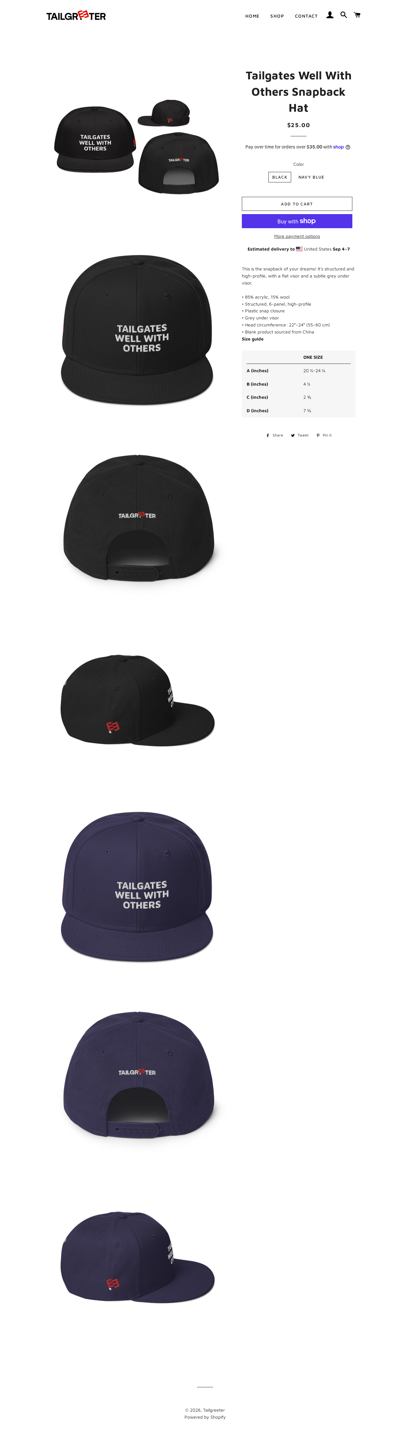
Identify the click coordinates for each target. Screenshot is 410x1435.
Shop (277, 16)
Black (279, 177)
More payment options (297, 236)
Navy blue (312, 177)
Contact (306, 16)
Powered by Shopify (205, 1417)
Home (252, 16)
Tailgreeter (214, 1410)
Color (298, 164)
